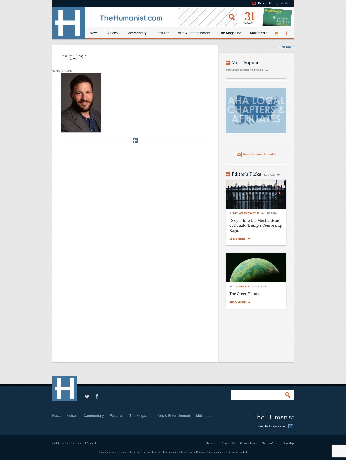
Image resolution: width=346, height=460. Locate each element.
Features (162, 33)
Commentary (136, 33)
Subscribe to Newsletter (271, 426)
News (94, 33)
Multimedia (258, 33)
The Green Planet (244, 293)
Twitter (277, 32)
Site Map (288, 443)
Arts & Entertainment (194, 33)
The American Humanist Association (79, 443)
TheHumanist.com (68, 23)
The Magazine (230, 33)
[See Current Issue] (277, 17)
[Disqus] (135, 197)
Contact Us (228, 443)
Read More (237, 239)
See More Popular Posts (244, 70)
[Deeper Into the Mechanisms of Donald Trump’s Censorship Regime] (256, 208)
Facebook (287, 32)
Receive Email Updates (259, 154)
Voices (112, 33)
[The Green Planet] (256, 281)
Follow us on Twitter (87, 396)
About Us (211, 443)
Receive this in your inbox (274, 3)
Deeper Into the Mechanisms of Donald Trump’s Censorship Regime (255, 225)
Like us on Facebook (97, 396)
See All (269, 175)
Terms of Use (270, 443)
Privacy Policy (248, 443)
